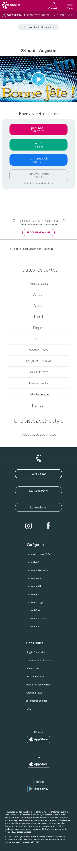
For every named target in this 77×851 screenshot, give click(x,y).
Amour (38, 294)
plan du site (32, 668)
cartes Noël (33, 562)
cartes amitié (34, 586)
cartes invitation (36, 618)
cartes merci (33, 594)
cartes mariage (35, 602)
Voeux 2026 (38, 350)
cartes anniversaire (37, 570)
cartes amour (34, 578)
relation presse (34, 692)
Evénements (38, 383)
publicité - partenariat (38, 684)
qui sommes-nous (35, 676)
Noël (38, 339)
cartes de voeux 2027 (38, 554)
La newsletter (38, 507)
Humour (38, 405)
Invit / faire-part (38, 394)
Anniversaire (38, 283)
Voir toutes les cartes (41, 27)
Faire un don (38, 473)
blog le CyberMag (35, 652)
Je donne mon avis (38, 232)
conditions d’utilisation (38, 660)
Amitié (38, 306)
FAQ (28, 708)
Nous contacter (38, 490)
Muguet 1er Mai (38, 361)
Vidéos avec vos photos (38, 434)
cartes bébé (33, 610)
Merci (38, 317)
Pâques (38, 328)
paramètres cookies (36, 700)
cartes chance (34, 626)
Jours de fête (38, 372)
